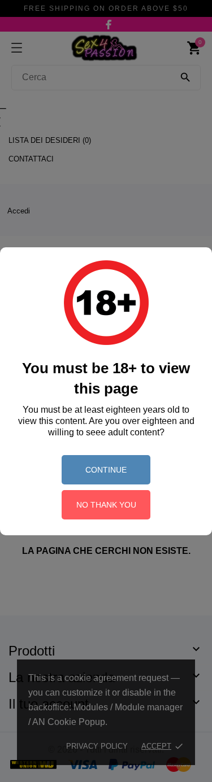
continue (106, 469)
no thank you (106, 504)
